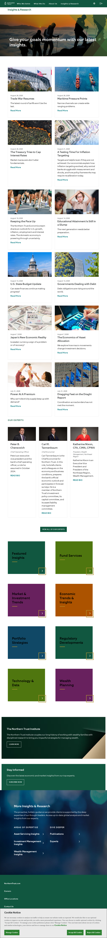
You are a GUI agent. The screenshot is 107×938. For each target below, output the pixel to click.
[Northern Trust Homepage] (10, 4)
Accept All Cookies (75, 932)
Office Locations (11, 899)
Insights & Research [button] (70, 4)
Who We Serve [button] (23, 4)
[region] (53, 923)
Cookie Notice (60, 925)
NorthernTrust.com (12, 883)
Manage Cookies (12, 932)
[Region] (94, 3)
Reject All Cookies (93, 932)
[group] (30, 92)
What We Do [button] (39, 4)
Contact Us (8, 907)
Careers (7, 891)
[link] (15, 111)
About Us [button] (53, 4)
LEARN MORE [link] (14, 744)
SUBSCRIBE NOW (15, 782)
